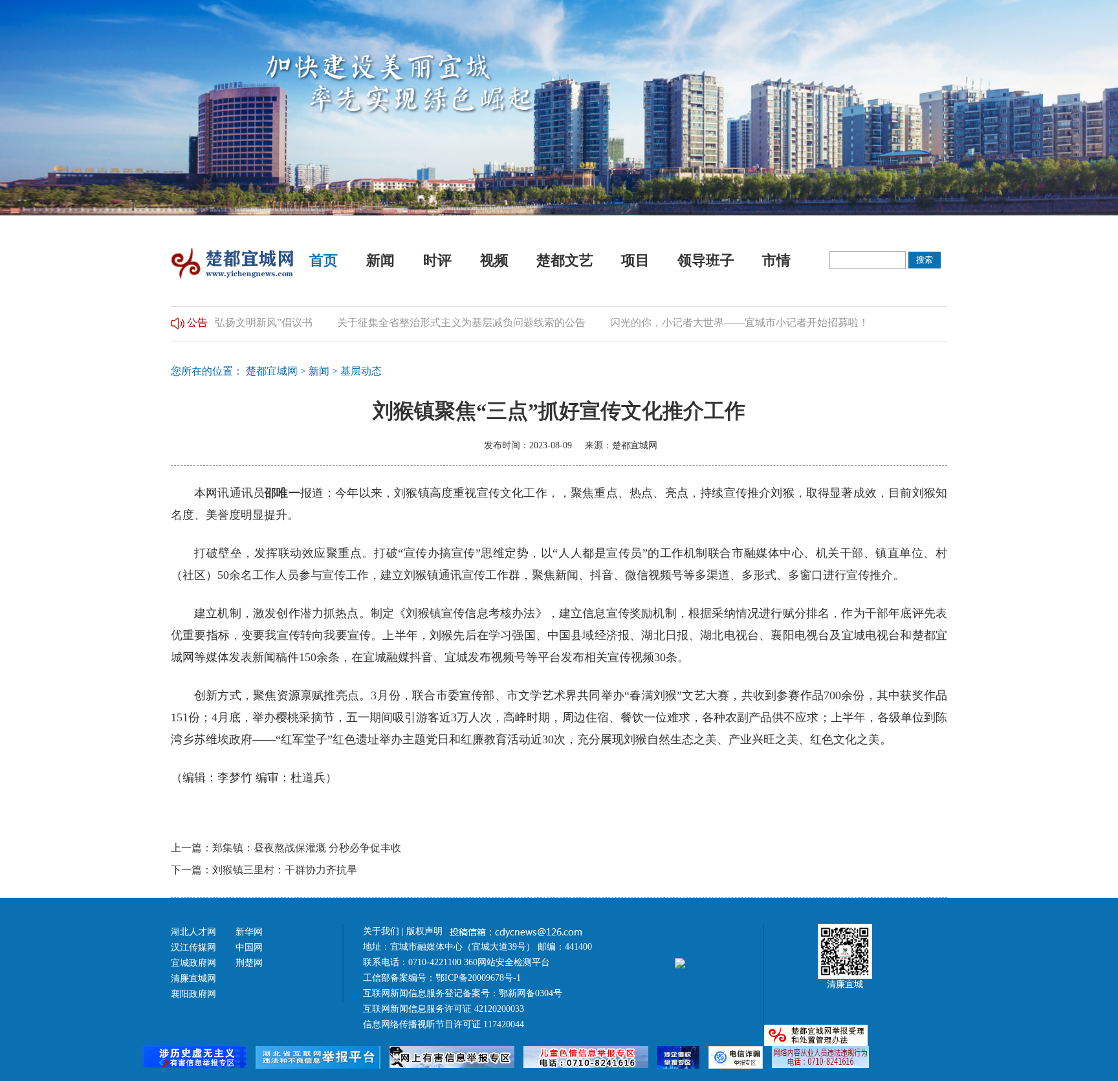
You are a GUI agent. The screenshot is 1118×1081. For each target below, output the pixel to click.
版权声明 (425, 931)
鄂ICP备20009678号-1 (478, 978)
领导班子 (705, 260)
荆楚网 (249, 963)
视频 (494, 260)
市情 (776, 260)
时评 (437, 260)
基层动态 (361, 371)
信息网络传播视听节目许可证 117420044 (443, 1024)
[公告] (177, 322)
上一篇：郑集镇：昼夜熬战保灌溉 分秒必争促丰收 (286, 847)
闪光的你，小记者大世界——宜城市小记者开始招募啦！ (716, 322)
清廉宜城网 (193, 978)
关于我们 (381, 931)
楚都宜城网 (272, 371)
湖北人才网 (193, 932)
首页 (323, 260)
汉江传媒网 (193, 947)
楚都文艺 (564, 260)
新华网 (249, 932)
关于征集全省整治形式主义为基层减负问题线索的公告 (438, 322)
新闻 (380, 260)
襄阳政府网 (193, 994)
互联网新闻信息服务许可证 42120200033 (443, 1009)
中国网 (249, 947)
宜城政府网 (193, 963)
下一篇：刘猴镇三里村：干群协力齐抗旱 (264, 869)
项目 (635, 260)
